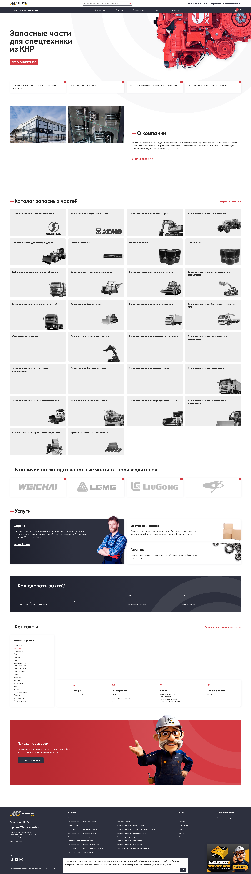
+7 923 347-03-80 (197, 4)
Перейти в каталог (230, 201)
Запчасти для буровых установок (129, 837)
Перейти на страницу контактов (223, 627)
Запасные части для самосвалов (129, 841)
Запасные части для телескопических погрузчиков (136, 829)
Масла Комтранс (123, 822)
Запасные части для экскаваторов (81, 818)
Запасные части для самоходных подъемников (85, 837)
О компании (100, 10)
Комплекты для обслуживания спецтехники (133, 848)
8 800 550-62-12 (40, 604)
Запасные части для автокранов (129, 844)
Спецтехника (139, 10)
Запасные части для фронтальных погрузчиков (85, 848)
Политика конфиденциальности (229, 818)
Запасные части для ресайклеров (130, 818)
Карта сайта (184, 837)
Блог (157, 10)
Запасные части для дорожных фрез (130, 825)
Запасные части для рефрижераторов (131, 833)
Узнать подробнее (142, 159)
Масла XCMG (73, 825)
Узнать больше (22, 544)
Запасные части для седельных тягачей (83, 833)
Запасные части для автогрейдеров (82, 822)
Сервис (119, 10)
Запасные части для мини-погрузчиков (82, 829)
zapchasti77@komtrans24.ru (226, 4)
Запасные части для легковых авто (81, 841)
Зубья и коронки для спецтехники (80, 852)
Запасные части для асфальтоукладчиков (84, 844)
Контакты (174, 10)
